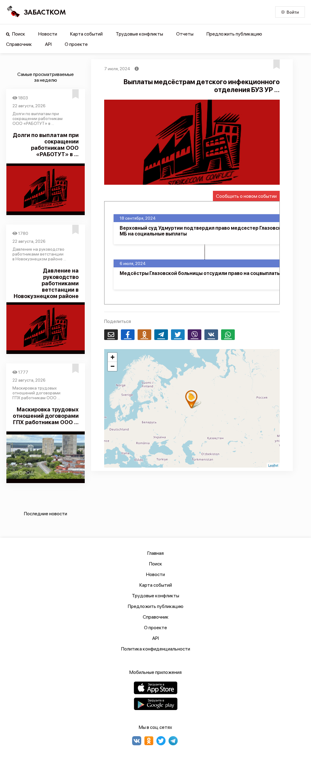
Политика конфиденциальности (155, 649)
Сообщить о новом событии (246, 196)
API (48, 44)
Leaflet (273, 465)
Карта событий (86, 34)
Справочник (19, 44)
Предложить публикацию (234, 34)
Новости (47, 34)
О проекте (76, 44)
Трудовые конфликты (139, 34)
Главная (155, 553)
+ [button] (112, 357)
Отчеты (184, 34)
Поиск (18, 34)
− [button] (112, 366)
